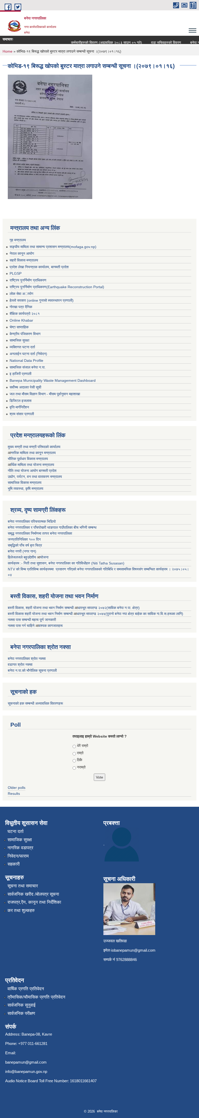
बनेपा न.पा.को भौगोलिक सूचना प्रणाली (32, 670)
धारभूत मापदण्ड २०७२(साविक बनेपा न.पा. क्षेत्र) (109, 608)
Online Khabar (21, 320)
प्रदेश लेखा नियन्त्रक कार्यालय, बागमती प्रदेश (39, 267)
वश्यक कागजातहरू (51, 626)
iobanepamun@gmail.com (133, 950)
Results (14, 793)
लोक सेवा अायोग (21, 294)
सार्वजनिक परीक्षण (21, 1013)
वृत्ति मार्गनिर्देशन (19, 407)
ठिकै (79, 760)
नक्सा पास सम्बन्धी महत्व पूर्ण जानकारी (32, 620)
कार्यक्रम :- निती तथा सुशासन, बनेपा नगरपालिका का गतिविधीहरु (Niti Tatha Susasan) (66, 563)
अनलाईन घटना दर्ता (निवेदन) (28, 354)
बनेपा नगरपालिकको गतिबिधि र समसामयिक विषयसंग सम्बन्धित (115, 569)
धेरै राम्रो (82, 746)
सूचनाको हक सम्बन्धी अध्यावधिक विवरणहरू (35, 703)
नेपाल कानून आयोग (22, 253)
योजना (44, 557)
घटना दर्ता (16, 831)
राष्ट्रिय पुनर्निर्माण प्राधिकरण (28, 280)
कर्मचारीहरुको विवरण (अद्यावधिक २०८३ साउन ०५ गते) (101, 42)
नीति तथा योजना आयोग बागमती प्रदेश (32, 471)
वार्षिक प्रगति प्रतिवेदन (26, 988)
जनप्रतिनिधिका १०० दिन (24, 539)
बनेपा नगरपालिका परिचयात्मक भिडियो (32, 521)
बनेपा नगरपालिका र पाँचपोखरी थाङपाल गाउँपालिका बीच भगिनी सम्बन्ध (52, 527)
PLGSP (16, 273)
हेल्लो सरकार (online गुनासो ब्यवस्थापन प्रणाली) (42, 300)
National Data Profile (26, 360)
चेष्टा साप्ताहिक (19, 327)
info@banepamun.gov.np (26, 1071)
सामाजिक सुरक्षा (19, 340)
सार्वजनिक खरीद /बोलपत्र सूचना (33, 894)
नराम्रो (81, 767)
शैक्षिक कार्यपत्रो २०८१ (25, 314)
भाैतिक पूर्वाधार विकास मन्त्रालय (28, 459)
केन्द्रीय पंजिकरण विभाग (25, 334)
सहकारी (14, 864)
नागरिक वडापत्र (20, 847)
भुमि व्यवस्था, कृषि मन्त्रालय (25, 488)
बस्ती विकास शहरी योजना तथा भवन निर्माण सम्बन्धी (41, 614)
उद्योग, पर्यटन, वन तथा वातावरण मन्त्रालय (35, 477)
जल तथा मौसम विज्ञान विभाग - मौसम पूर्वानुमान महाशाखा (45, 394)
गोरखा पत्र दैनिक (21, 307)
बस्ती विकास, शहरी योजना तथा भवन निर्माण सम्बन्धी (41, 608)
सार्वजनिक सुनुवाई (21, 1005)
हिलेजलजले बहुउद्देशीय (22, 557)
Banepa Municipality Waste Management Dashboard (53, 380)
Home (7, 51)
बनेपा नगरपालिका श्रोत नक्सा (27, 658)
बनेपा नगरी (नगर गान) (22, 551)
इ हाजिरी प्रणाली (20, 374)
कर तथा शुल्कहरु (21, 910)
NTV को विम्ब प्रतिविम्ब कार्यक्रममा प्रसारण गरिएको (42, 569)
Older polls (16, 788)
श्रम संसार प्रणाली (22, 414)
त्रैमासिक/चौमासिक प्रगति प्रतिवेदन (36, 997)
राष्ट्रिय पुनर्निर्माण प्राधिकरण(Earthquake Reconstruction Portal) (57, 287)
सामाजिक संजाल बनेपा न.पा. (28, 367)
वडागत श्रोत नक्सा (20, 664)
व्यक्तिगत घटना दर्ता (22, 347)
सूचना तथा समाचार (23, 885)
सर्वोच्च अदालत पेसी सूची (25, 387)
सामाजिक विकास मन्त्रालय (24, 482)
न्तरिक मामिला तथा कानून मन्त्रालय (33, 453)
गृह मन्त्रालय (18, 240)
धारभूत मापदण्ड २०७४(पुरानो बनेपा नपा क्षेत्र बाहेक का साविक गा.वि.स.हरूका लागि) (130, 614)
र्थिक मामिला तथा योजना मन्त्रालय (32, 465)
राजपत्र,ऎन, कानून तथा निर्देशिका (34, 902)
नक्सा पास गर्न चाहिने (21, 626)
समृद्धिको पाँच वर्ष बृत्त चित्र (25, 545)
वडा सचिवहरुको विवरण (161, 42)
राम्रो (80, 753)
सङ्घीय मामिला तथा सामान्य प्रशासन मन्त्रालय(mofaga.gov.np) (53, 247)
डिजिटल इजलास (20, 401)
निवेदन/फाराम (18, 856)
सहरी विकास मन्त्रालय (24, 260)
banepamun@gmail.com (26, 1062)
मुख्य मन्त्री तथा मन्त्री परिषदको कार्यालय (34, 447)
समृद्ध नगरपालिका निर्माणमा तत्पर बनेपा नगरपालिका (40, 533)
